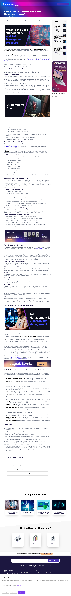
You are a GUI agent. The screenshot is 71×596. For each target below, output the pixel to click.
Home (5, 9)
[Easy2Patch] (8, 4)
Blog (8, 9)
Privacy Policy (18, 588)
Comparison (37, 3)
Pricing (42, 3)
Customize (14, 592)
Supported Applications (48, 3)
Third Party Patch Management (13, 357)
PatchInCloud (25, 3)
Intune (25, 358)
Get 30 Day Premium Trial (62, 4)
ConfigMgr (20, 358)
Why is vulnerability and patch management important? (19, 469)
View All (65, 21)
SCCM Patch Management (40, 572)
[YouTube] (56, 96)
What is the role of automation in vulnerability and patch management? (22, 481)
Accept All (21, 592)
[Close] (70, 575)
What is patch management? (13, 461)
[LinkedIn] (53, 96)
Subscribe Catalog (53, 560)
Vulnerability (6, 71)
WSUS (16, 358)
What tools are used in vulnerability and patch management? (20, 473)
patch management (40, 248)
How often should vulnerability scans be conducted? (18, 477)
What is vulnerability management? (14, 465)
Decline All (6, 592)
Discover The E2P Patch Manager (27, 572)
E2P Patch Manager (18, 3)
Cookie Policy (18, 585)
